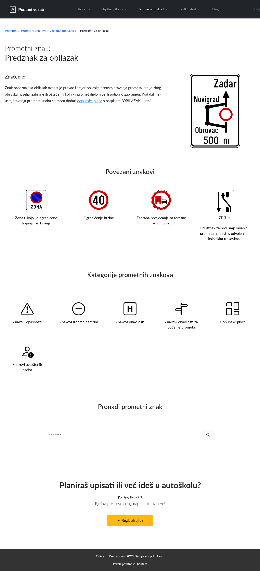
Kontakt (142, 564)
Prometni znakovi (33, 30)
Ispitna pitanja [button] (113, 9)
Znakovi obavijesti (63, 30)
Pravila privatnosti (124, 564)
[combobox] (130, 435)
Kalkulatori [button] (188, 9)
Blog (215, 9)
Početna (84, 9)
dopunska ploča (89, 100)
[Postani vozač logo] (27, 9)
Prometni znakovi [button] (152, 9)
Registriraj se (131, 520)
